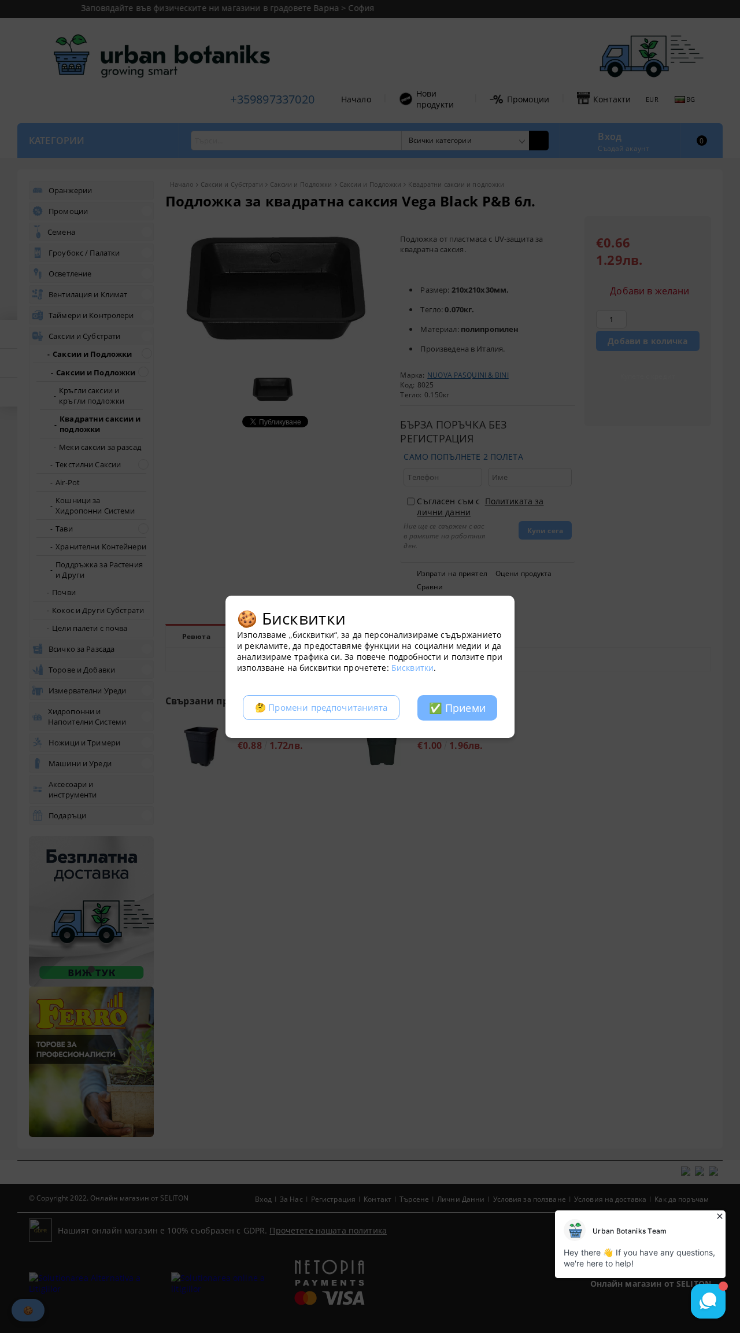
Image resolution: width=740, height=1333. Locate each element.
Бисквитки (412, 667)
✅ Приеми (457, 708)
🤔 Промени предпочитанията (321, 707)
